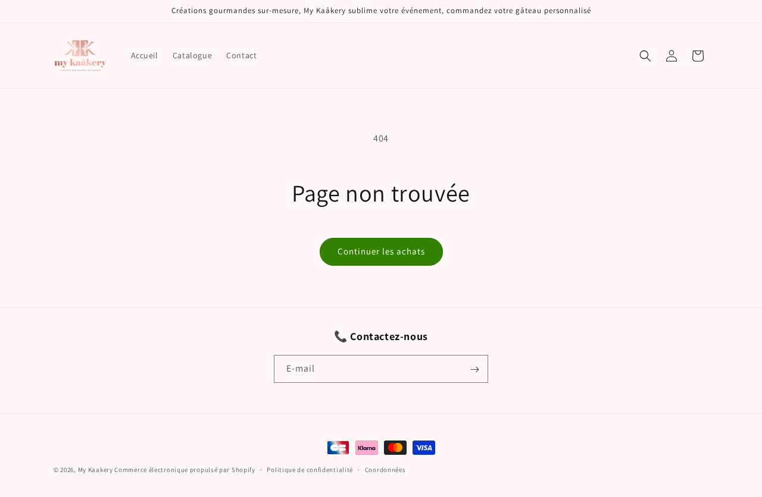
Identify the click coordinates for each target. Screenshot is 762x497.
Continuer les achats (381, 251)
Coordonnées (385, 469)
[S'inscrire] (474, 369)
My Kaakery (95, 469)
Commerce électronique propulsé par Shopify (184, 469)
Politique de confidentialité (310, 469)
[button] (645, 56)
